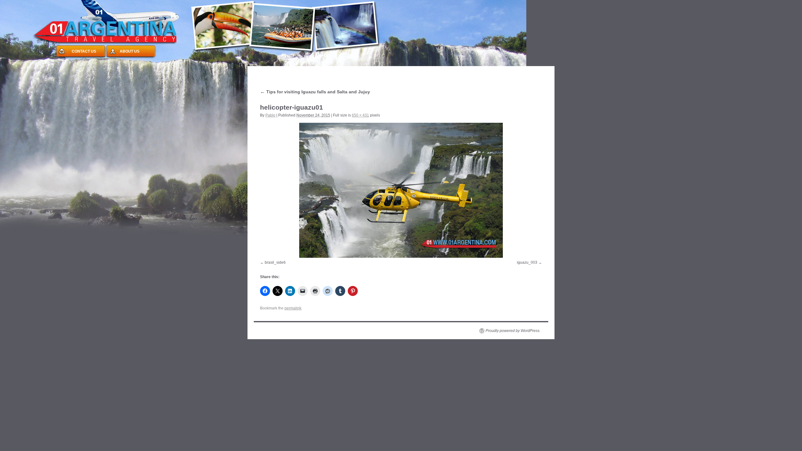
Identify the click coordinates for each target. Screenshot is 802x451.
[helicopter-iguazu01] (401, 190)
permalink (292, 308)
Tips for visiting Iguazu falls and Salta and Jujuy (315, 91)
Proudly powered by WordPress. (513, 331)
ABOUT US (129, 51)
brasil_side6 (275, 262)
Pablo (270, 115)
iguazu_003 (527, 262)
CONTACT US (84, 51)
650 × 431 (360, 115)
